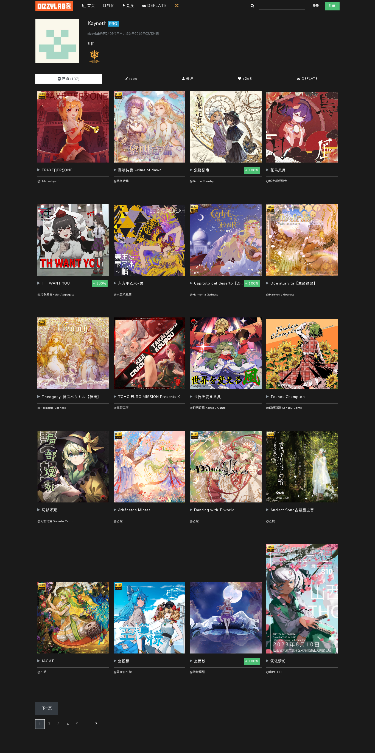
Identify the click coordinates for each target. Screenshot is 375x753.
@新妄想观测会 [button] (276, 181)
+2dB (247, 78)
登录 (316, 6)
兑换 (129, 5)
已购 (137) (70, 79)
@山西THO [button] (274, 672)
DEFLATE (309, 78)
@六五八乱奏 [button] (123, 294)
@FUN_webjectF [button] (48, 181)
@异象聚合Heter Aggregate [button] (55, 294)
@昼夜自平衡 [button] (123, 672)
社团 (110, 5)
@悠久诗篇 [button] (121, 181)
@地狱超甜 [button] (197, 672)
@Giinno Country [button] (202, 181)
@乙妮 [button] (118, 521)
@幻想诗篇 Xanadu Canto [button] (207, 408)
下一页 (47, 708)
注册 (332, 6)
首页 (90, 5)
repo (133, 78)
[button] (73, 172)
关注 (189, 78)
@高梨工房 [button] (121, 408)
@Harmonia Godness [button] (204, 294)
